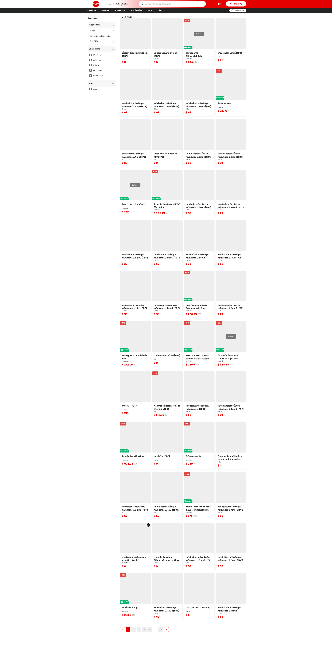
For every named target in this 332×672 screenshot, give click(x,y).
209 (160, 629)
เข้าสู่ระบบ (238, 3)
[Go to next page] (166, 629)
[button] (237, 10)
